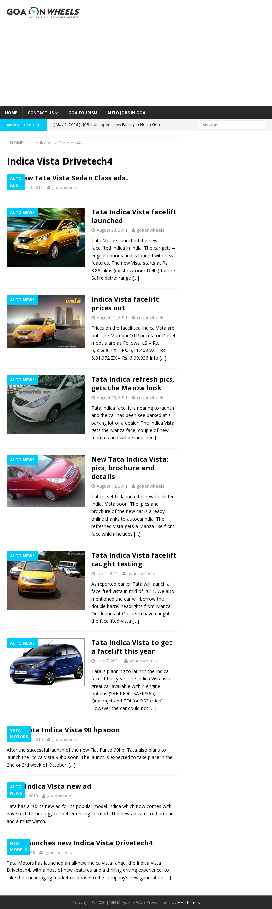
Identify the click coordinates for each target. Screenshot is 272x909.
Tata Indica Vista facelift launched (134, 216)
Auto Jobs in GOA (126, 113)
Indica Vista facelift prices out (125, 303)
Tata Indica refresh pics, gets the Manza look (132, 383)
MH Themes (188, 902)
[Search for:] (232, 124)
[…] (135, 278)
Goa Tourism (82, 113)
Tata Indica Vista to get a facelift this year (131, 647)
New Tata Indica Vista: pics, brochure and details (129, 468)
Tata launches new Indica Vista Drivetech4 (79, 842)
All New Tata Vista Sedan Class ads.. (68, 177)
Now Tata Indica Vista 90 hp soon (63, 729)
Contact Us (41, 113)
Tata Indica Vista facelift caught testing (134, 559)
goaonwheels (66, 187)
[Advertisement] (182, 53)
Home (11, 113)
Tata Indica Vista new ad (49, 786)
